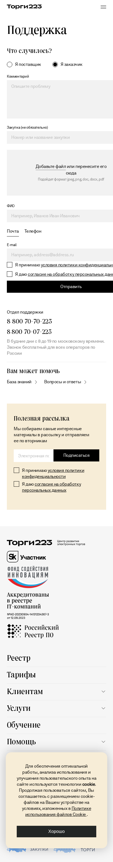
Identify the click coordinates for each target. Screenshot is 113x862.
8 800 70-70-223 (29, 321)
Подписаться (76, 455)
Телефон (32, 231)
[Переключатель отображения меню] (103, 7)
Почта (13, 231)
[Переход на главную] (24, 6)
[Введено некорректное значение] (33, 455)
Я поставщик (28, 64)
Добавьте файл (51, 166)
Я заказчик (72, 64)
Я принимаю (53, 473)
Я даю (51, 487)
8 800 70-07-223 (29, 331)
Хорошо (56, 831)
